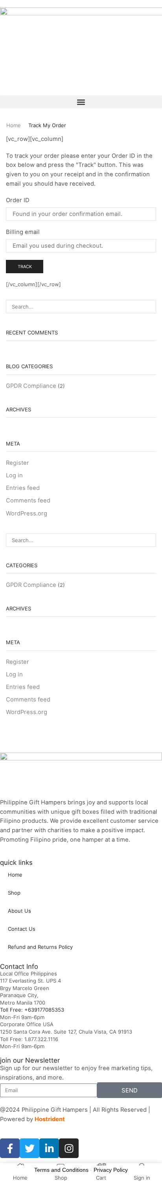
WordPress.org (26, 513)
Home (13, 125)
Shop (14, 893)
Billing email (23, 232)
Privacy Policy (111, 1170)
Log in (14, 475)
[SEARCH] (149, 306)
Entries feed (23, 487)
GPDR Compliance (31, 385)
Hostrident (50, 1119)
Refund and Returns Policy (40, 947)
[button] (81, 101)
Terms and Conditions (61, 1170)
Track (25, 266)
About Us (19, 911)
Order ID (17, 200)
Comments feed (28, 500)
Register (17, 462)
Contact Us (21, 929)
